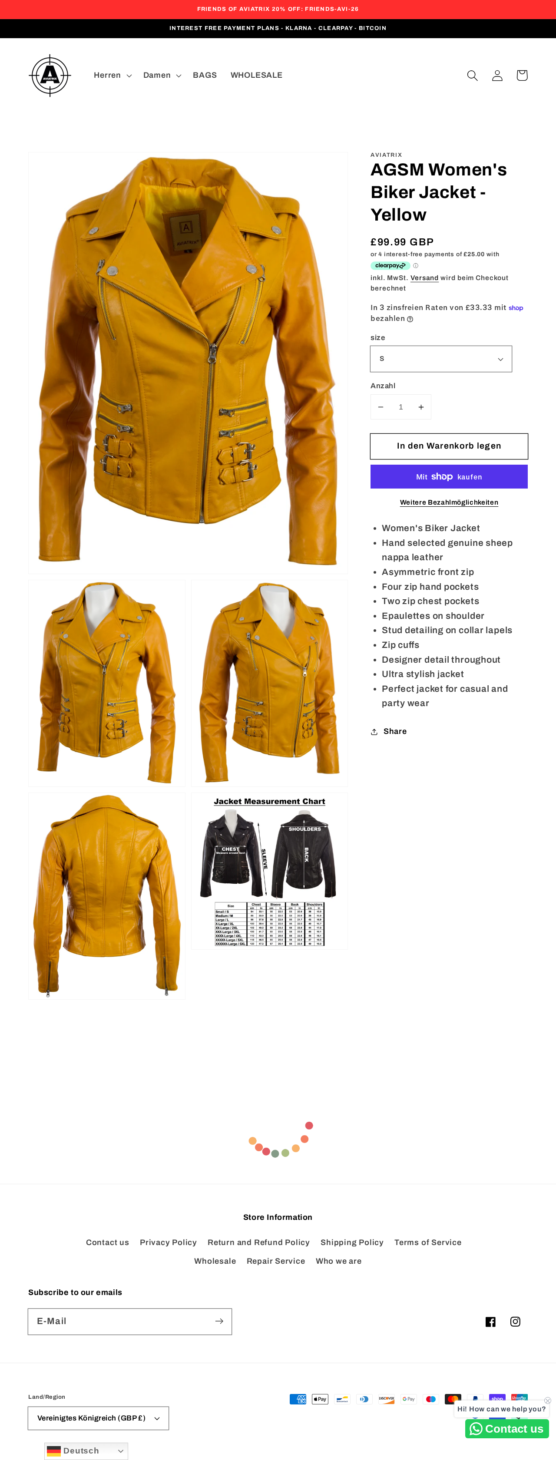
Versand (424, 277)
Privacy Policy (168, 1242)
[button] (472, 75)
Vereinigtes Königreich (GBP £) (91, 1418)
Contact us (107, 1242)
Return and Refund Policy (259, 1242)
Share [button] (395, 731)
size (378, 338)
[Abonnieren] (219, 1321)
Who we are (339, 1261)
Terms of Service (427, 1242)
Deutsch (80, 1450)
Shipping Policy (352, 1242)
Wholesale (215, 1261)
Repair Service (276, 1261)
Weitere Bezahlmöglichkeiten (449, 502)
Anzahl (383, 386)
